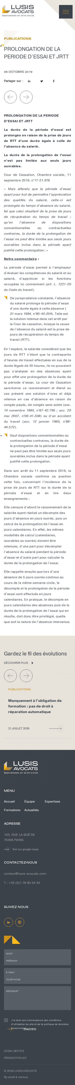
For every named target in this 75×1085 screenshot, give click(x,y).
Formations (12, 810)
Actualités (31, 810)
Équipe (29, 801)
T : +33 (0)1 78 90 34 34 (22, 883)
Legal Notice (14, 1051)
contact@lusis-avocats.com (25, 874)
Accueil (9, 801)
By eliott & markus (16, 1077)
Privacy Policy (15, 1058)
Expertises (52, 801)
